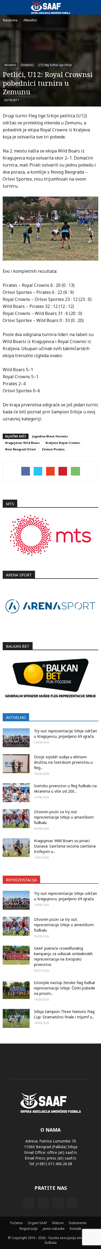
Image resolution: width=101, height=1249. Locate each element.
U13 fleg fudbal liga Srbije (55, 65)
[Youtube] (72, 1203)
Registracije (29, 1228)
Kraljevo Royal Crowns (63, 443)
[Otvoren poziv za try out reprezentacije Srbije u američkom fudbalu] (16, 818)
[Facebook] (28, 1203)
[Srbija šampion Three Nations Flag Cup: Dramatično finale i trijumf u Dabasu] (16, 1018)
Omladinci (27, 65)
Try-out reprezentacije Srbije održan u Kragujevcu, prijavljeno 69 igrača (65, 733)
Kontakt (75, 1228)
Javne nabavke (54, 1228)
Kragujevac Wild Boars (22, 443)
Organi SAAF (37, 1223)
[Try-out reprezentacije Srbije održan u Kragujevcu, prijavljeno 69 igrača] (16, 737)
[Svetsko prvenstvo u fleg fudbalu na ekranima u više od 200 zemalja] (16, 792)
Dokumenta (77, 1223)
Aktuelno (10, 65)
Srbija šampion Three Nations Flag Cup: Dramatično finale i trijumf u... (64, 1014)
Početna (16, 1223)
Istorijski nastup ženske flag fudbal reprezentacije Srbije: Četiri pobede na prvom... (64, 988)
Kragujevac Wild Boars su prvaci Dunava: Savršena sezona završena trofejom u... (65, 846)
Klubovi (58, 1223)
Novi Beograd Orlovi (20, 449)
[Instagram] (43, 1203)
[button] (93, 7)
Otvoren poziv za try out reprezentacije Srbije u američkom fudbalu (64, 817)
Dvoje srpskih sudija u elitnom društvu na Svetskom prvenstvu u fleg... (63, 762)
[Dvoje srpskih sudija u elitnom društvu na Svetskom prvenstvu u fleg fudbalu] (16, 763)
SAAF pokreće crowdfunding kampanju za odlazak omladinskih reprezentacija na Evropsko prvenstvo (63, 956)
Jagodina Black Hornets (50, 436)
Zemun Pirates (53, 449)
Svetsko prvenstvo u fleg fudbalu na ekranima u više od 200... (65, 788)
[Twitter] (58, 1203)
